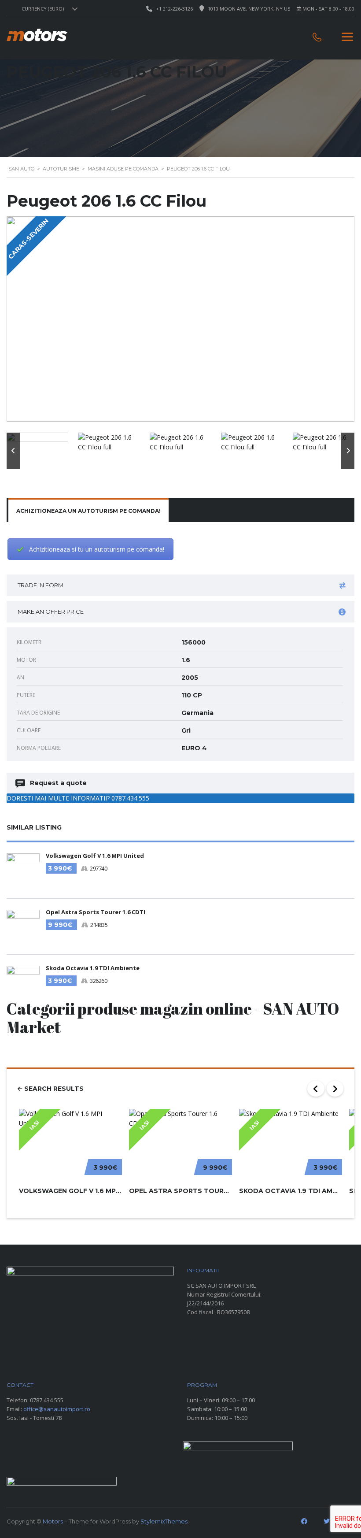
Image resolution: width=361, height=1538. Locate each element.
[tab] (88, 511)
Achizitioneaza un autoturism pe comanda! (88, 511)
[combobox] (48, 9)
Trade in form (40, 585)
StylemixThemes (164, 1521)
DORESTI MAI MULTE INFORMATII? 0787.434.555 (78, 798)
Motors (53, 1521)
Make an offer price (51, 611)
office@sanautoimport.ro (56, 1409)
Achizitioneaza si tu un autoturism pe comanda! (96, 549)
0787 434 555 (46, 1400)
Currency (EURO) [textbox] (43, 9)
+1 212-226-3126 (174, 8)
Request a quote (58, 783)
